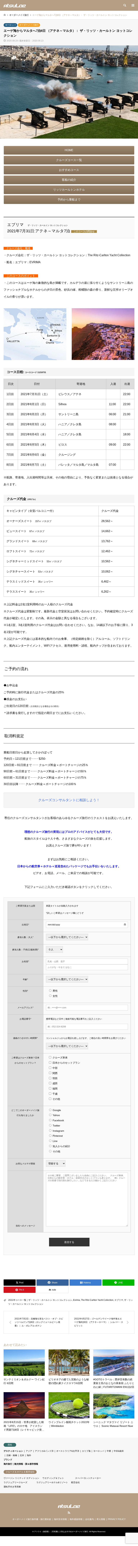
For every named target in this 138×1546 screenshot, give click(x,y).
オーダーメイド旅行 (29, 25)
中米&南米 (119, 1451)
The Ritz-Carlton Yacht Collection (97, 1300)
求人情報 (100, 1519)
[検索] (124, 5)
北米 (22, 1455)
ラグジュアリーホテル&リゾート (52, 1482)
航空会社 (75, 1482)
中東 (109, 1451)
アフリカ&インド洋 (44, 1451)
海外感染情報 (76, 1519)
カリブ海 (86, 1451)
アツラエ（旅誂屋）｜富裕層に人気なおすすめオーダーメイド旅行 (61, 1532)
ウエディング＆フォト (53, 1478)
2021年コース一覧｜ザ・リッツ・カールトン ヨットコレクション (40, 1300)
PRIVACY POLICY (117, 1519)
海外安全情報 (60, 1519)
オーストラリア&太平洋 (67, 1451)
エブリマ (118, 1300)
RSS (69, 1512)
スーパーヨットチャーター (88, 1478)
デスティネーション (13, 1451)
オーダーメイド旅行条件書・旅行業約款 (31, 1519)
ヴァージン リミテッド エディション (21, 1478)
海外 (29, 1455)
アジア (29, 1451)
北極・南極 (11, 1455)
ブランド (8, 1459)
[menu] (132, 5)
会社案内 (89, 1519)
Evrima (76, 1300)
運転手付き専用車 (12, 1487)
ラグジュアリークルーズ (15, 1482)
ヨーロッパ (10, 25)
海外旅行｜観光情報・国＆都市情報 (21, 1464)
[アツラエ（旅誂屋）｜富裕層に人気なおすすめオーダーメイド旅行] (15, 5)
